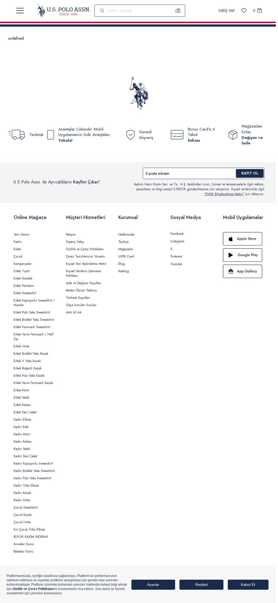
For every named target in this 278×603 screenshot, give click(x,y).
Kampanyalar (22, 263)
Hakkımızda (126, 234)
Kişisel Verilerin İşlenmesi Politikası (83, 273)
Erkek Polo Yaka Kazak (29, 375)
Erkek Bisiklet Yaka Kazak (31, 353)
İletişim (70, 234)
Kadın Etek (21, 426)
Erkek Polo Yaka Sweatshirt (32, 312)
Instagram (177, 241)
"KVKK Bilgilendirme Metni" (224, 194)
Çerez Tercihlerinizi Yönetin (85, 256)
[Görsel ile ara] (178, 10)
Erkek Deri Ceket (25, 412)
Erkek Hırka (21, 346)
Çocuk (18, 256)
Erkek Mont (21, 390)
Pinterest (176, 256)
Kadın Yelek (22, 448)
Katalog (123, 271)
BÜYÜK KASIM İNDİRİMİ (31, 536)
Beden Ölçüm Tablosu (81, 290)
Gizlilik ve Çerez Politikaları (85, 249)
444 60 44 (73, 312)
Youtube (176, 264)
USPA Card (126, 256)
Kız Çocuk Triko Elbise (29, 529)
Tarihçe (123, 241)
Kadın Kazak (22, 492)
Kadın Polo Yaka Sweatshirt (32, 478)
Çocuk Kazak (22, 514)
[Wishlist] (244, 10)
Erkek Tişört (22, 271)
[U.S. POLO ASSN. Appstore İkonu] (243, 239)
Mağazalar (125, 249)
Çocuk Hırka (22, 522)
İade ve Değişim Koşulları (83, 283)
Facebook (177, 233)
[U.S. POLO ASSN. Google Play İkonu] (243, 255)
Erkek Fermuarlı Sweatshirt (32, 327)
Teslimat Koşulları (78, 297)
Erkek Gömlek (23, 278)
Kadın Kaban (23, 441)
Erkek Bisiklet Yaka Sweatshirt (34, 319)
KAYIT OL (249, 173)
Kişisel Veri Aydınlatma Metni (86, 263)
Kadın (18, 241)
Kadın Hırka (22, 500)
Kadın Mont (22, 434)
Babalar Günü (23, 551)
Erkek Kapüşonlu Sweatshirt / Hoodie (34, 302)
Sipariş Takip (75, 241)
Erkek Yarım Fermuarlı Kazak (33, 382)
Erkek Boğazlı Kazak (28, 368)
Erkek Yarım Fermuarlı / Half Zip (33, 336)
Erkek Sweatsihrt (25, 293)
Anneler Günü (24, 544)
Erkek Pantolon (24, 285)
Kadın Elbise (22, 419)
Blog (121, 263)
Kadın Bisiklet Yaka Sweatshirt (34, 470)
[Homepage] (63, 10)
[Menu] (20, 10)
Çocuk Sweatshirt (25, 507)
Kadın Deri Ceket (25, 456)
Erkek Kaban (22, 404)
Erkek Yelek (21, 397)
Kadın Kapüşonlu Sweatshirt (33, 463)
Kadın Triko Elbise (26, 485)
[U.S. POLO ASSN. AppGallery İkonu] (243, 271)
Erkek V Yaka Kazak (27, 360)
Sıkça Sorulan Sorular (81, 305)
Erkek (17, 249)
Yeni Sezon (21, 234)
